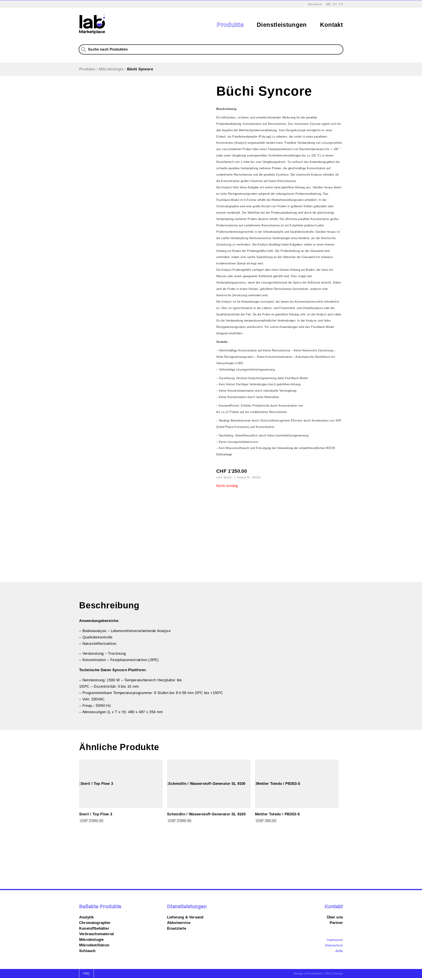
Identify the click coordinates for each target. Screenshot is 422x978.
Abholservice (178, 923)
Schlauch (87, 951)
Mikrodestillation (94, 945)
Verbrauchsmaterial (96, 934)
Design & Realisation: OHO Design (318, 973)
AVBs (339, 951)
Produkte (230, 25)
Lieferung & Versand (185, 917)
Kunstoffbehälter (94, 928)
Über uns (335, 917)
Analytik (86, 917)
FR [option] (341, 4)
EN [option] (335, 4)
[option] (335, 4)
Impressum (335, 940)
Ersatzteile (176, 928)
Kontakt (331, 25)
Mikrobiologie (111, 69)
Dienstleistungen (282, 25)
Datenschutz (334, 945)
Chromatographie (94, 923)
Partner (336, 923)
